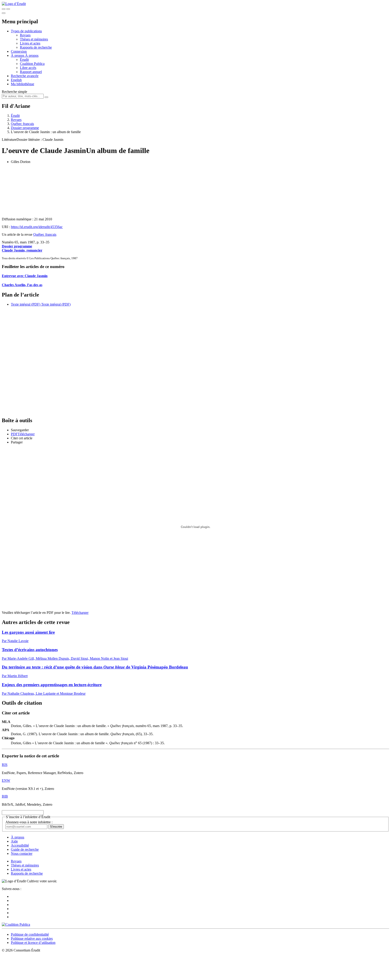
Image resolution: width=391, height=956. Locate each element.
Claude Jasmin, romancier (22, 250)
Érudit (24, 59)
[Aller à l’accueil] (14, 4)
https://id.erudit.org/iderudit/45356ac (37, 227)
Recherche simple (14, 92)
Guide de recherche (25, 849)
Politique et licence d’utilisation (33, 942)
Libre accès (28, 68)
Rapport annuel (31, 72)
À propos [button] (18, 55)
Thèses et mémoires (34, 39)
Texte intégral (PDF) (25, 304)
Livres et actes (30, 43)
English (16, 80)
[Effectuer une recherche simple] (3, 9)
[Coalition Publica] (16, 924)
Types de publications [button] (26, 31)
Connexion (19, 51)
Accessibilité (20, 845)
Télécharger (80, 613)
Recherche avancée (24, 76)
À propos (31, 55)
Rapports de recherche (36, 47)
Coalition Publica (32, 64)
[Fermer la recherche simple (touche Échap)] (8, 9)
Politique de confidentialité (30, 934)
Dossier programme (25, 128)
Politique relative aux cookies (32, 938)
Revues (25, 35)
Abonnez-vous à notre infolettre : (28, 822)
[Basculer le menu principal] (3, 13)
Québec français (22, 124)
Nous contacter (21, 853)
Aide (14, 841)
